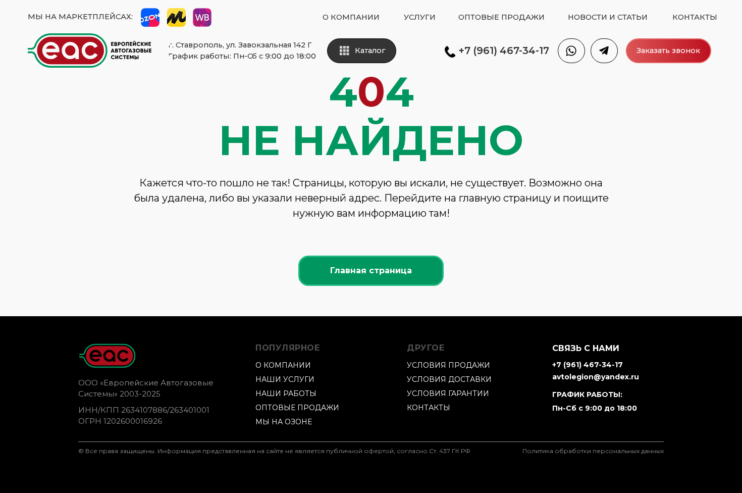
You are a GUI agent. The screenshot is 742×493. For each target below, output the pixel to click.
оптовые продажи (297, 407)
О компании (283, 365)
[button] (668, 50)
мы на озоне (283, 421)
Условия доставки (449, 379)
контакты (428, 407)
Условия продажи (448, 365)
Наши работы (285, 393)
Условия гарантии (448, 393)
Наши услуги (284, 379)
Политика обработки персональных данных (593, 451)
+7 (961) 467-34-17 (587, 364)
